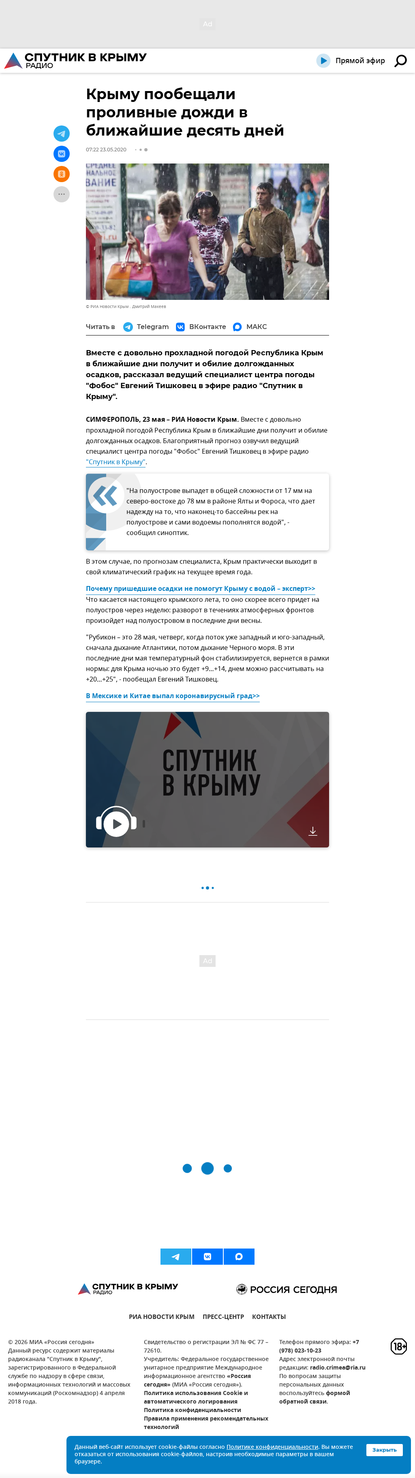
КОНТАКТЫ (269, 1318)
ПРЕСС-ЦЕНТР (223, 1318)
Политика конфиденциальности (192, 1410)
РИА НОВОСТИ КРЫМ (162, 1318)
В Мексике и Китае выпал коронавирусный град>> (173, 696)
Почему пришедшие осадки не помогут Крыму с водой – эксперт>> (200, 589)
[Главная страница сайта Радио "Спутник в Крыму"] (76, 61)
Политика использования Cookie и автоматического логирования (196, 1398)
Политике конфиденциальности (272, 1447)
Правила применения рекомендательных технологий (206, 1423)
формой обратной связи (314, 1398)
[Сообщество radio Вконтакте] (207, 1257)
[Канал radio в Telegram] (175, 1257)
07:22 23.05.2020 (106, 150)
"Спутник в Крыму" (115, 462)
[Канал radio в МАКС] (239, 1257)
